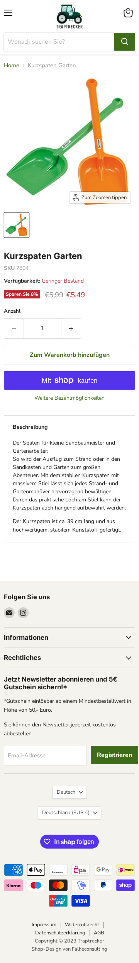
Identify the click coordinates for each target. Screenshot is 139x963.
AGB (99, 932)
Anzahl (12, 311)
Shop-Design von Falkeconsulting (69, 949)
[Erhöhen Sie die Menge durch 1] (71, 328)
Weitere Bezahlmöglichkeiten (69, 398)
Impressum (44, 924)
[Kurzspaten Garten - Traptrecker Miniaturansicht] (16, 225)
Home (11, 65)
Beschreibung (30, 427)
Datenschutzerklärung (60, 932)
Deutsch (66, 792)
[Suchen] (124, 42)
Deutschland (66, 812)
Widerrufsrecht (82, 924)
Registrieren (114, 755)
